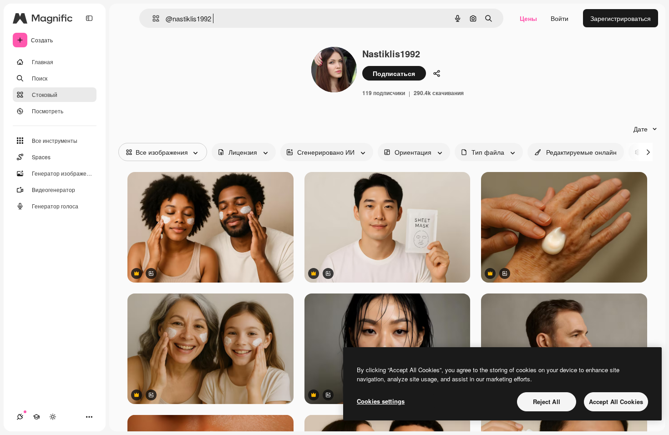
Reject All (546, 401)
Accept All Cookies (616, 401)
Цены (528, 18)
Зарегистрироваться (620, 18)
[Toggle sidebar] (89, 18)
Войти (559, 18)
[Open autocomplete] (152, 18)
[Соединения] (20, 417)
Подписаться (394, 73)
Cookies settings (381, 401)
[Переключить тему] (53, 417)
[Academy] (36, 417)
